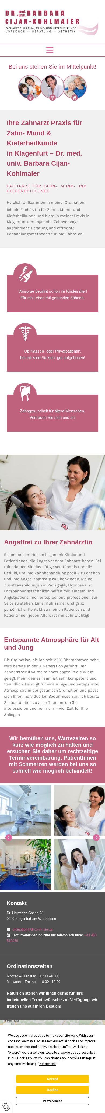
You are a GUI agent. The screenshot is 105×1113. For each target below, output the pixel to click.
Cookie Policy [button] (26, 1058)
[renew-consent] (6, 1107)
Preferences (52, 1101)
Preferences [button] (47, 1064)
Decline (52, 1090)
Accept (52, 1079)
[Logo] (52, 22)
